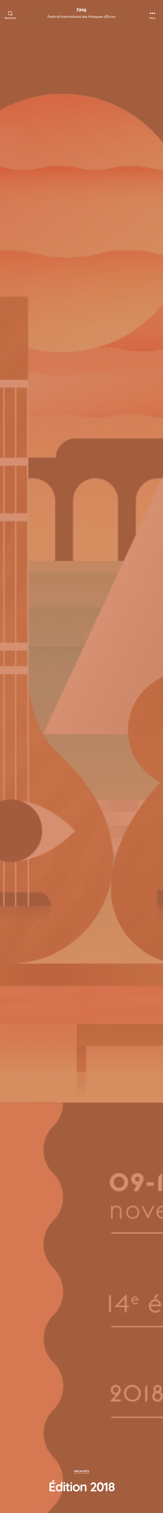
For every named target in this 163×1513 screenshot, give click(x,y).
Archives (81, 1471)
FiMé (81, 10)
